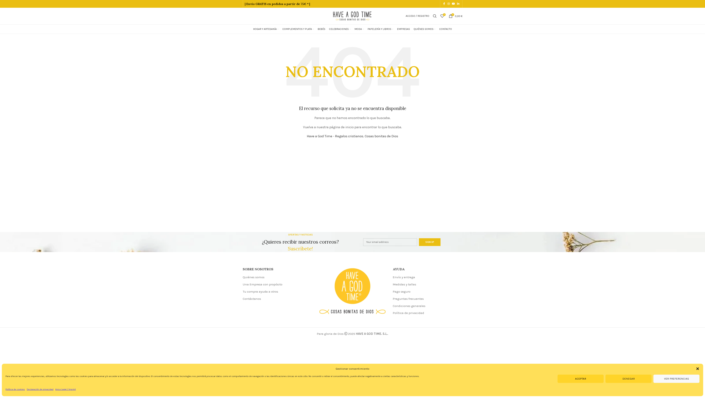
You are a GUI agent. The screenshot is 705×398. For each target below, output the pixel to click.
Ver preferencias (676, 378)
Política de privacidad (408, 313)
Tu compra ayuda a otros (260, 291)
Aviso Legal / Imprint (65, 389)
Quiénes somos (253, 277)
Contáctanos (252, 299)
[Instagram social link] (448, 3)
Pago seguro (401, 291)
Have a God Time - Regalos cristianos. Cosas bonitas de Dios (352, 136)
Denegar (628, 378)
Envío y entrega (404, 277)
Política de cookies (15, 389)
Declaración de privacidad (40, 389)
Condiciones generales (409, 306)
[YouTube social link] (453, 3)
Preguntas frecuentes (408, 299)
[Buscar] (434, 16)
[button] (697, 369)
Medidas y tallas (404, 284)
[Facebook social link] (444, 3)
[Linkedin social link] (458, 3)
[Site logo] (352, 16)
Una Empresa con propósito (262, 284)
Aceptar (580, 378)
